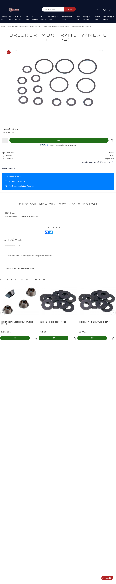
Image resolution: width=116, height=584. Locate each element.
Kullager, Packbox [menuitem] (18, 18)
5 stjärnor (14, 245)
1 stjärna (6, 245)
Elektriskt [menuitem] (78, 18)
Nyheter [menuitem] (11, 18)
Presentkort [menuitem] (98, 18)
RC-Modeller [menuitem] (35, 18)
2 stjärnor (8, 245)
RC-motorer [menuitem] (43, 18)
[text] (58, 129)
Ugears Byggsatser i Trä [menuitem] (108, 18)
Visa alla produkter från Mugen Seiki (96, 162)
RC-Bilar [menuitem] (27, 18)
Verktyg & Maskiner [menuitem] (86, 18)
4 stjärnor (12, 245)
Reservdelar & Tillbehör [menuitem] (67, 18)
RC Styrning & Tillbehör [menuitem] (53, 18)
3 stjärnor (10, 245)
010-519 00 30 (9, 1)
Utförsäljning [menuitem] (4, 18)
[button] (104, 9)
